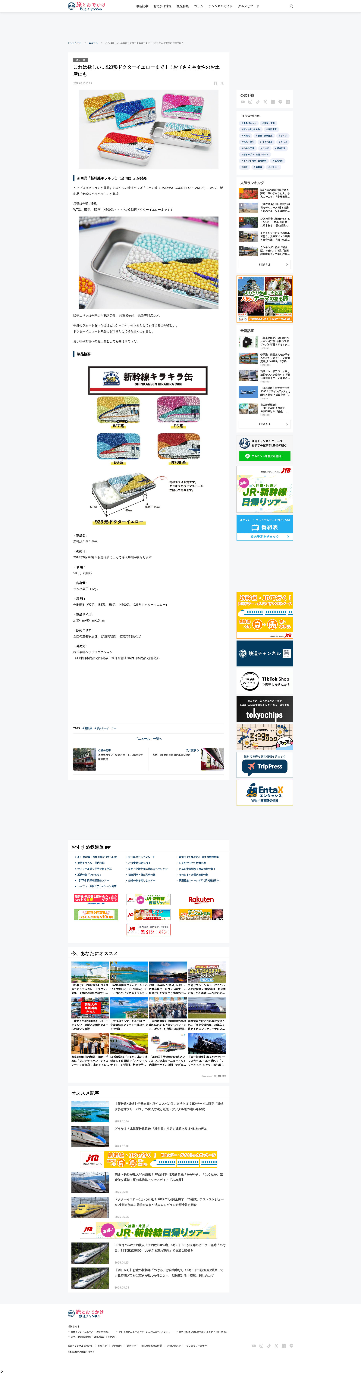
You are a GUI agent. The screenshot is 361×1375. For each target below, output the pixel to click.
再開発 (246, 136)
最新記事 (142, 6)
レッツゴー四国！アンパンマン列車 (97, 886)
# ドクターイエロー (105, 728)
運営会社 (131, 1346)
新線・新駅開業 (265, 136)
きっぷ (284, 142)
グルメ (284, 136)
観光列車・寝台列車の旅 (141, 874)
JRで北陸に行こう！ (139, 862)
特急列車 (281, 148)
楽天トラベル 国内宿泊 (91, 862)
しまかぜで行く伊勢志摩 (192, 862)
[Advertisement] (180, 26)
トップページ (74, 43)
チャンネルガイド (221, 6)
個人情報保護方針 (150, 1346)
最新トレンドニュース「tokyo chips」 (90, 1331)
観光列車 (279, 161)
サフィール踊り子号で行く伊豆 (94, 868)
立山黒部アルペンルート (141, 857)
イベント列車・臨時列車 (254, 161)
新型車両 (272, 129)
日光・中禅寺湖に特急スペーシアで (147, 868)
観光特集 (183, 6)
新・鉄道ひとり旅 (251, 129)
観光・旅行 (248, 142)
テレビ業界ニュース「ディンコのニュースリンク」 (145, 1331)
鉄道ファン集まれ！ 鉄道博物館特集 (199, 857)
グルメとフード (248, 6)
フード (266, 148)
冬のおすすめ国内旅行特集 (193, 874)
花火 (245, 167)
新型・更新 (269, 123)
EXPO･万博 (248, 148)
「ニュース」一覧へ (148, 738)
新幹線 (259, 167)
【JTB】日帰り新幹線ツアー (93, 880)
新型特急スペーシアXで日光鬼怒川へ (199, 880)
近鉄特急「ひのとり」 (89, 874)
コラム (198, 6)
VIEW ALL (265, 264)
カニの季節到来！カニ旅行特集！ (197, 868)
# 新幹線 (87, 728)
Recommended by (209, 1076)
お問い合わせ (174, 1346)
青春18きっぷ (249, 123)
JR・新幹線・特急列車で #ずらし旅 (97, 857)
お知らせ (102, 1346)
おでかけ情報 (162, 6)
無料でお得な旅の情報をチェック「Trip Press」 (203, 1331)
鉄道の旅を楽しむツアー (141, 880)
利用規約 (116, 1346)
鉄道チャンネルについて (80, 1346)
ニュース (93, 43)
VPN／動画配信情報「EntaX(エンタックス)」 (94, 1337)
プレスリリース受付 (196, 1346)
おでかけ (274, 167)
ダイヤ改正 (267, 142)
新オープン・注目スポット (255, 154)
